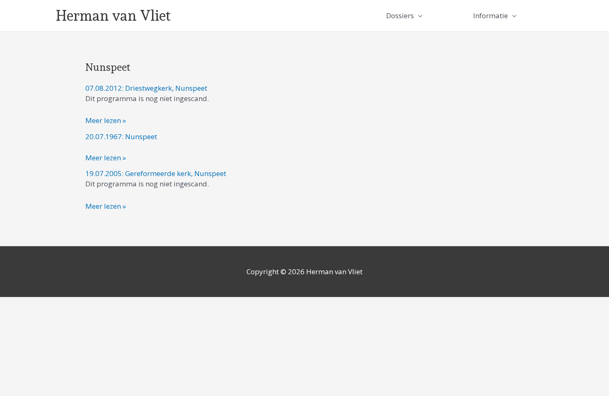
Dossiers (400, 15)
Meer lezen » (105, 120)
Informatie (490, 15)
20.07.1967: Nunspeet (121, 136)
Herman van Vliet (113, 15)
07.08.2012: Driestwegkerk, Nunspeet (146, 88)
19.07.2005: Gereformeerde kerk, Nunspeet (155, 173)
